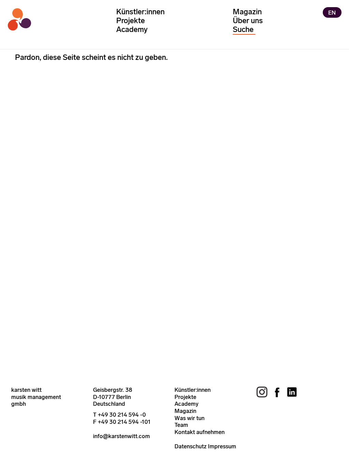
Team (181, 424)
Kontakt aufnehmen (199, 432)
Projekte (130, 20)
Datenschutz (190, 446)
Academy (132, 29)
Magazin (247, 11)
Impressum (222, 446)
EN (332, 12)
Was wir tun (189, 418)
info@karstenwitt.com (121, 436)
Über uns (248, 20)
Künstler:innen (140, 11)
